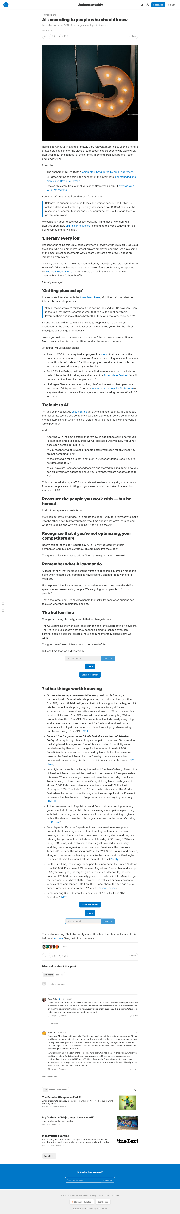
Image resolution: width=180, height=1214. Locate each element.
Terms (100, 1195)
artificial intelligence (78, 225)
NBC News (54, 822)
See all (47, 1156)
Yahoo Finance (107, 888)
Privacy (93, 1195)
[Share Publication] (147, 4)
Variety (114, 859)
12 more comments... (51, 1076)
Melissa (51, 1032)
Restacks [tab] (59, 975)
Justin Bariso (79, 411)
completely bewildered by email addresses (107, 171)
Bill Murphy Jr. (60, 1106)
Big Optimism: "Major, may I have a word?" (68, 1117)
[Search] (141, 4)
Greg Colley (53, 999)
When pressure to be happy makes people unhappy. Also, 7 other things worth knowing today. (77, 1102)
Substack (77, 1208)
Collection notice (112, 1195)
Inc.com (58, 938)
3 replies (54, 1023)
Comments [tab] (48, 975)
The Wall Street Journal (59, 271)
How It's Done (49, 15)
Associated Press (90, 297)
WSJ (85, 731)
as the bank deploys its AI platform (112, 388)
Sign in (171, 4)
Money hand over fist (55, 1135)
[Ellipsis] (137, 999)
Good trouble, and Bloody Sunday (57, 1121)
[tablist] (53, 974)
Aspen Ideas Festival (116, 375)
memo (104, 354)
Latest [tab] (52, 1090)
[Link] (38, 238)
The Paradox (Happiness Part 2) (61, 1097)
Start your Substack (83, 1202)
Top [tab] (45, 1090)
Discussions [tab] (62, 1090)
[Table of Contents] (3, 607)
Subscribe (158, 4)
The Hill (52, 801)
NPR (63, 897)
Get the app (103, 1202)
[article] (90, 1103)
